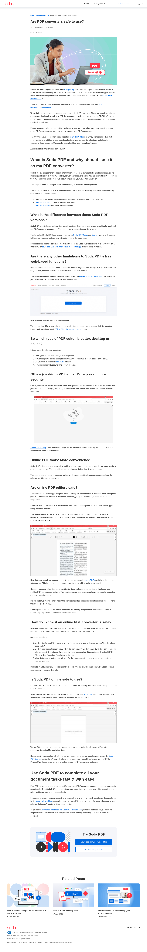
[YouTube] (139, 927)
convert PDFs (89, 580)
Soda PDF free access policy (65, 911)
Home (86, 4)
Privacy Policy (11, 942)
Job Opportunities (33, 935)
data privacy (69, 89)
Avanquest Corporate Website (16, 935)
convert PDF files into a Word (91, 276)
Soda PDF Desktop (43, 205)
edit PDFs (60, 362)
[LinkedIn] (135, 927)
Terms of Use (32, 942)
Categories (98, 4)
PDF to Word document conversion (69, 329)
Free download (123, 4)
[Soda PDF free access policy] (73, 895)
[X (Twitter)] (131, 927)
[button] (143, 4)
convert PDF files (77, 137)
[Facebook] (128, 927)
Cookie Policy (22, 942)
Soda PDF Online (42, 202)
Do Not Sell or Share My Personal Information (58, 942)
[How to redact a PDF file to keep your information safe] (119, 895)
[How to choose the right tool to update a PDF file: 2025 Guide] (28, 895)
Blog (32, 15)
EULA (40, 942)
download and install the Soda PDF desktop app (61, 247)
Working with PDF (43, 15)
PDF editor (46, 107)
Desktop (95, 235)
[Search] (139, 4)
